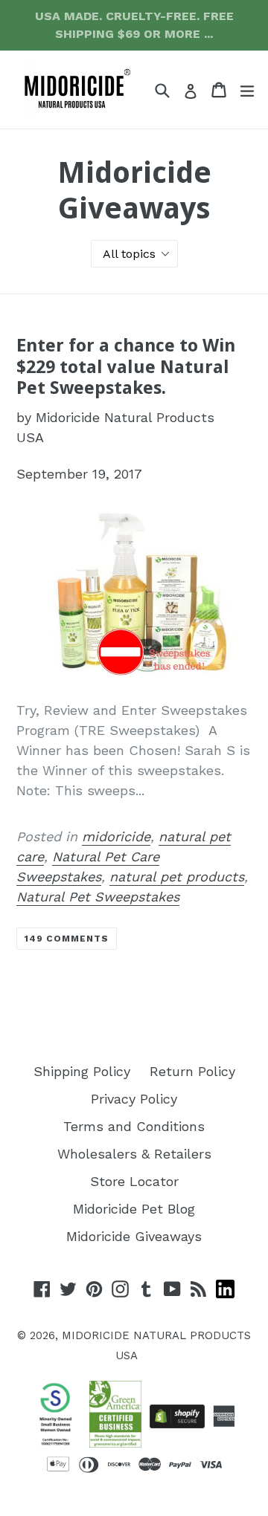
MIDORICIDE (96, 1335)
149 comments (67, 938)
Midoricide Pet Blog (134, 1209)
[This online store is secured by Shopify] (177, 1416)
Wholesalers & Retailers (134, 1154)
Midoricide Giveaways (134, 1236)
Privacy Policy (134, 1099)
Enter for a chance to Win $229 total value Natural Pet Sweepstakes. (125, 367)
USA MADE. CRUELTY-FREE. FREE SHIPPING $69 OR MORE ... (134, 25)
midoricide (116, 836)
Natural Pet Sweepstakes (97, 896)
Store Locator (134, 1181)
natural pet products (176, 876)
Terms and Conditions (134, 1126)
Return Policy (192, 1071)
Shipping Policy (82, 1071)
